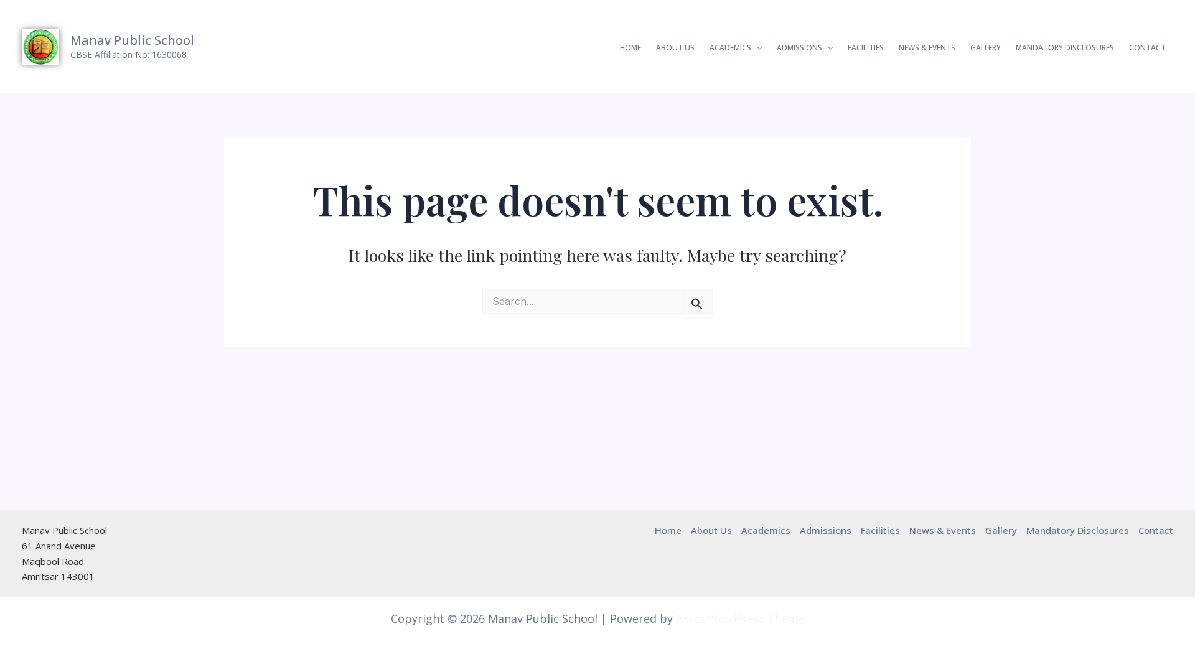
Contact (1147, 47)
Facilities (866, 47)
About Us (675, 47)
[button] (756, 48)
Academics (730, 47)
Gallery (985, 47)
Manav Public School (132, 40)
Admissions (799, 47)
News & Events (927, 47)
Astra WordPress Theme (740, 618)
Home (630, 47)
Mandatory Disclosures (1065, 47)
